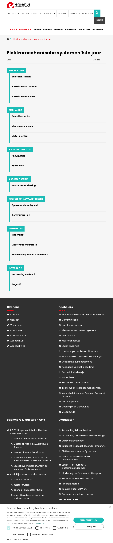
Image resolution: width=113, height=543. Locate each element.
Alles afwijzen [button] (88, 527)
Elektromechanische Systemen (79, 451)
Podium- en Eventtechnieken (77, 478)
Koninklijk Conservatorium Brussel (28, 474)
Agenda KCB (17, 340)
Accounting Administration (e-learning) (83, 435)
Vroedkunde (68, 412)
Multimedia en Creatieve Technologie (82, 356)
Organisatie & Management (77, 361)
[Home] (19, 5)
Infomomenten (86, 13)
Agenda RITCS (17, 346)
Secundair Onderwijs (73, 372)
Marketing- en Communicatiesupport (82, 473)
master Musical (22, 484)
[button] (39, 539)
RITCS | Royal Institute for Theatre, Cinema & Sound (28, 432)
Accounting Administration (76, 430)
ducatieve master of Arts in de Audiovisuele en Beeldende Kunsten (33, 459)
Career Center (18, 335)
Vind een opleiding (42, 29)
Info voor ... (13, 13)
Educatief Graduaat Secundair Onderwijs (84, 446)
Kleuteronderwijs (71, 340)
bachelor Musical (23, 479)
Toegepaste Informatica (75, 382)
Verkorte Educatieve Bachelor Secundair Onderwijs (84, 395)
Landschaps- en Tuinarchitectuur (80, 351)
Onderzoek (84, 29)
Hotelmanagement (72, 325)
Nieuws (34, 13)
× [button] (110, 507)
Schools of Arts (47, 13)
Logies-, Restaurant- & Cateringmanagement (74, 466)
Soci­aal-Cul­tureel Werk (74, 489)
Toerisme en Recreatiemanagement (82, 387)
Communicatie (70, 319)
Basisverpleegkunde (73, 440)
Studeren (58, 29)
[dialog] (56, 523)
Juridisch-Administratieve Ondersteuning (76, 458)
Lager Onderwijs (70, 346)
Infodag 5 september (21, 29)
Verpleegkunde (70, 401)
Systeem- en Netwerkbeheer (78, 494)
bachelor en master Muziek (28, 490)
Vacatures (15, 325)
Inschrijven (97, 29)
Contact (73, 13)
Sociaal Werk (69, 377)
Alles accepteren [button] (88, 520)
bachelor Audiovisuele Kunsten (30, 438)
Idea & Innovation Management (79, 330)
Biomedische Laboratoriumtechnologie (83, 314)
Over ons (61, 13)
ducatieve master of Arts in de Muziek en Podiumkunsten (31, 467)
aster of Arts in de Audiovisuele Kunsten (31, 445)
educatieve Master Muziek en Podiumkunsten (29, 497)
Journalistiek (69, 335)
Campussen (16, 330)
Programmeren (70, 483)
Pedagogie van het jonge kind (78, 367)
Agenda (25, 13)
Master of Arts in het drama (29, 452)
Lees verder (40, 523)
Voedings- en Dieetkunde (75, 406)
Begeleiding (71, 29)
